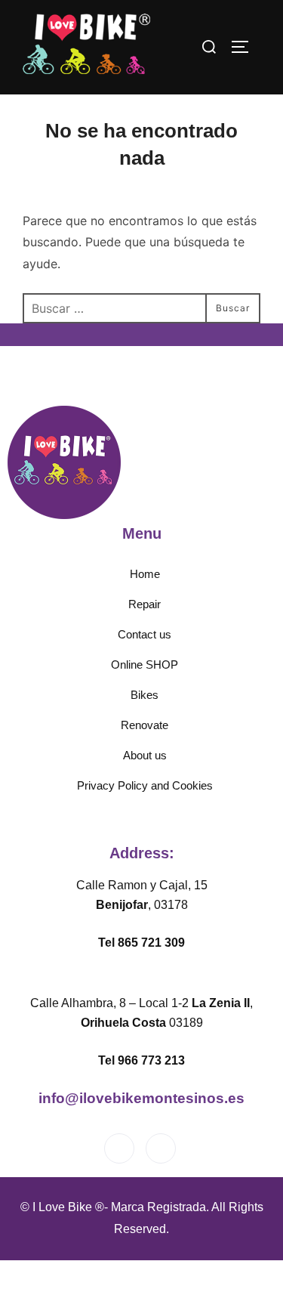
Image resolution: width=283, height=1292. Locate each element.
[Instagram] (161, 1148)
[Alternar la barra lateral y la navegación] (245, 46)
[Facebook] (119, 1148)
